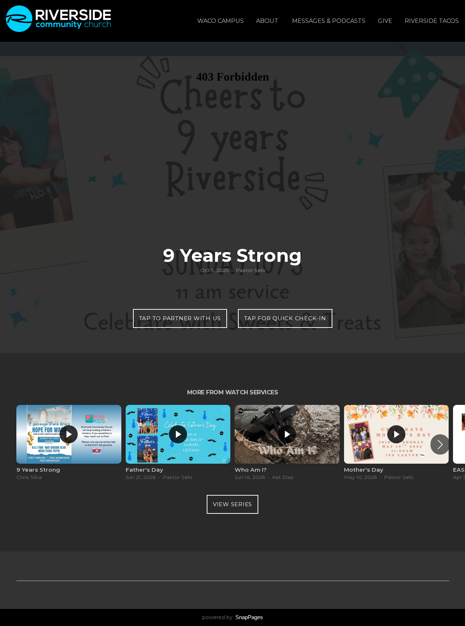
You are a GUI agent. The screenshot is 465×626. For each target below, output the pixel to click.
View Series (232, 504)
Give (385, 20)
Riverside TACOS (432, 20)
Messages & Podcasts (328, 20)
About (268, 20)
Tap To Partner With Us (180, 318)
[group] (68, 444)
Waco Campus (220, 20)
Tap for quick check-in (285, 318)
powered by (232, 617)
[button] (440, 444)
